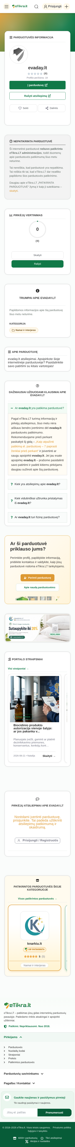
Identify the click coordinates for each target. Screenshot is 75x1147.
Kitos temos (23, 716)
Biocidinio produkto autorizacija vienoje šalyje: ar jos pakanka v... (32, 728)
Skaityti (37, 255)
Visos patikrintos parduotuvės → (37, 898)
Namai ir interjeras (26, 330)
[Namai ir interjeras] (13, 330)
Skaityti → (49, 755)
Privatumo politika (62, 1127)
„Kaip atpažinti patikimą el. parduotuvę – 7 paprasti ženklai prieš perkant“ (34, 446)
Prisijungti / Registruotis (40, 840)
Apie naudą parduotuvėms (39, 587)
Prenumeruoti (54, 1112)
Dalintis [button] (54, 108)
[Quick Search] (36, 6)
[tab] (37, 1037)
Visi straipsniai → (18, 668)
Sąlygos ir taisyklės (37, 1131)
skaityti (13, 190)
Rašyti (37, 263)
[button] (6, 6)
